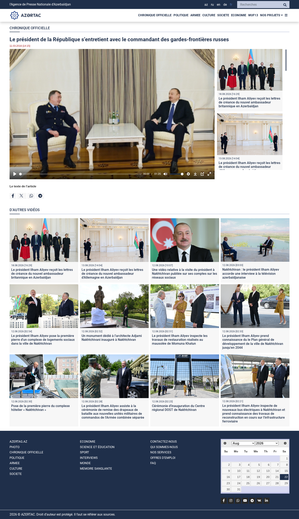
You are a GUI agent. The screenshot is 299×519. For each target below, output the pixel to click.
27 (268, 483)
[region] (252, 109)
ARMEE (195, 15)
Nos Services (160, 452)
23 (228, 483)
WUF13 (253, 15)
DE (225, 5)
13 (268, 470)
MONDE (85, 463)
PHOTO (15, 447)
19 (258, 477)
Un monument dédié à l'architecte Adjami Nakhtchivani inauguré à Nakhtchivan (112, 338)
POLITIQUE (181, 15)
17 (238, 477)
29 (286, 483)
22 (286, 477)
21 (277, 477)
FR (231, 5)
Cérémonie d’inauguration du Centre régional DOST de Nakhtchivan (178, 408)
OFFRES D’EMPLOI (162, 458)
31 (238, 489)
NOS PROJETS (270, 15)
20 (268, 477)
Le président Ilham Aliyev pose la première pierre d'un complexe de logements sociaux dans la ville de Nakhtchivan (43, 339)
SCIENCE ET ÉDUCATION (97, 447)
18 (248, 477)
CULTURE (208, 15)
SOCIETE (223, 15)
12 (258, 470)
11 (248, 470)
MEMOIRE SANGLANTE (96, 468)
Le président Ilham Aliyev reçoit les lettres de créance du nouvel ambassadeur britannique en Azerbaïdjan (249, 102)
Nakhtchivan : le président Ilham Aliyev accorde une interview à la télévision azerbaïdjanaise (250, 273)
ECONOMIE (238, 15)
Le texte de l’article (23, 186)
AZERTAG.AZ (18, 441)
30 (228, 489)
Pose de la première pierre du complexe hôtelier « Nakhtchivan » (40, 408)
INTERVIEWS (89, 458)
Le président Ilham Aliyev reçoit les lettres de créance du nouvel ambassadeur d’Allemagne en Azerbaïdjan (249, 167)
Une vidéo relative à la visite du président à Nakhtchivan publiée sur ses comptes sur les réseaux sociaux (184, 273)
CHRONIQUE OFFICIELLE (154, 15)
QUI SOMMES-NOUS (164, 447)
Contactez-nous (163, 441)
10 (238, 470)
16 (228, 477)
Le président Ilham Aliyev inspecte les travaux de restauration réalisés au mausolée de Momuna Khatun (179, 339)
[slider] (80, 174)
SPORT (84, 452)
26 (258, 483)
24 (238, 483)
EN (218, 5)
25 (248, 483)
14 (277, 470)
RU (212, 5)
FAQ (153, 463)
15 (286, 470)
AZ (206, 5)
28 (277, 483)
